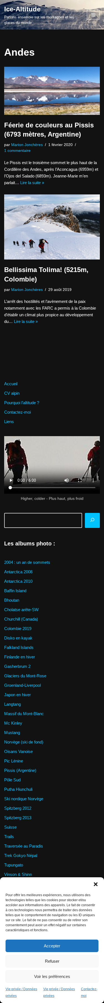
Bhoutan (11, 600)
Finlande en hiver (19, 656)
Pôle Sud (12, 779)
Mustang (12, 732)
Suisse (10, 827)
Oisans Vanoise (18, 751)
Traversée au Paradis (23, 846)
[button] (95, 884)
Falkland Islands (19, 647)
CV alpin (11, 393)
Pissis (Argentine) (20, 770)
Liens (9, 421)
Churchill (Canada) (21, 619)
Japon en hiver (17, 694)
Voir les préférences (52, 976)
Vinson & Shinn (18, 874)
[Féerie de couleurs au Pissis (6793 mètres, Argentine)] (52, 91)
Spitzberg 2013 (17, 817)
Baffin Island (15, 590)
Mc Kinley (13, 723)
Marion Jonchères (27, 145)
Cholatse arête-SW (21, 609)
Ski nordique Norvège (23, 798)
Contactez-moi (17, 412)
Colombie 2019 (17, 628)
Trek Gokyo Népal (20, 855)
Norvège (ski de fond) (23, 742)
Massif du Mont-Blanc (24, 713)
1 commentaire (17, 151)
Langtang (12, 704)
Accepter (52, 945)
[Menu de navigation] (93, 14)
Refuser (52, 961)
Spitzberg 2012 (17, 808)
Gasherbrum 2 (17, 666)
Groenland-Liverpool (22, 685)
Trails (9, 836)
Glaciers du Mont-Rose (25, 675)
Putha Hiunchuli (18, 789)
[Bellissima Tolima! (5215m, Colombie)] (52, 227)
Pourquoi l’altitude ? (21, 402)
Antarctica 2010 (18, 581)
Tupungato (13, 865)
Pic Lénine (13, 761)
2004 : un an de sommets (27, 562)
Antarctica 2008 (18, 571)
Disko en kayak (18, 638)
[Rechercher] (92, 520)
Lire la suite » (32, 182)
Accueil (10, 383)
